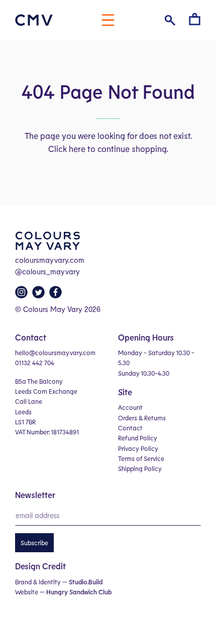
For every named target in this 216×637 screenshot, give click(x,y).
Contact (130, 428)
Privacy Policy (138, 448)
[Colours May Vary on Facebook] (56, 295)
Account (130, 407)
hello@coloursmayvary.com (55, 353)
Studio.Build (85, 582)
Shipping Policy (140, 468)
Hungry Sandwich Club (79, 592)
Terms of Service (141, 458)
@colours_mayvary (47, 271)
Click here (66, 148)
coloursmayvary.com (49, 259)
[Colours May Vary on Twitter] (39, 295)
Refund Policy (137, 438)
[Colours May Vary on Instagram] (22, 295)
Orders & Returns (142, 418)
